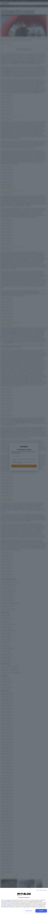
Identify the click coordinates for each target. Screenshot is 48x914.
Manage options (28, 910)
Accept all (41, 910)
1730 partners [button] (8, 900)
